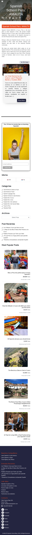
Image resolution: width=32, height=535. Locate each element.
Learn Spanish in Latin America (9, 455)
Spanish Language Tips (9, 193)
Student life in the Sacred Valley (11, 204)
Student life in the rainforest (10, 202)
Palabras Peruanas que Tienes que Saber (13, 233)
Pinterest (6, 527)
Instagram (6, 512)
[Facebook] (6, 18)
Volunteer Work (7, 208)
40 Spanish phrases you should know (19, 339)
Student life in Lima (8, 199)
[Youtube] (13, 18)
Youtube (6, 521)
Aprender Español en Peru (7, 483)
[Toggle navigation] (2, 1)
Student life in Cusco (8, 197)
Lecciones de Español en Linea (9, 486)
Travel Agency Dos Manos (7, 459)
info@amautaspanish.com (11, 503)
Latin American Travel (8, 191)
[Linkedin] (16, 18)
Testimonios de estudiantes (8, 493)
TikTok (6, 509)
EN (5, 64)
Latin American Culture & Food (11, 189)
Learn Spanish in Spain (7, 457)
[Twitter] (10, 18)
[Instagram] (3, 18)
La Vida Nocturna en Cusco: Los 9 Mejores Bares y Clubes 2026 (13, 78)
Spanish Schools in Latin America (11, 195)
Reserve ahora (4, 491)
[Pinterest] (20, 18)
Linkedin (6, 524)
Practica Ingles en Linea (7, 487)
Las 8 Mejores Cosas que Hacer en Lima (13, 227)
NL (5, 66)
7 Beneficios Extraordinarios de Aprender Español (15, 239)
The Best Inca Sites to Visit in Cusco (19, 370)
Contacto (3, 489)
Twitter (6, 518)
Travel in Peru (6, 206)
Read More (21, 100)
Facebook (6, 515)
